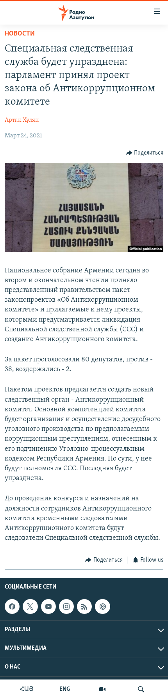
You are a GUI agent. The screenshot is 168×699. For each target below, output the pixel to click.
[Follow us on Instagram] (66, 606)
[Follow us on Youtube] (48, 606)
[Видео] (102, 689)
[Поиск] (141, 689)
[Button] (145, 153)
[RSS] (84, 606)
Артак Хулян (22, 120)
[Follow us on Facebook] (12, 606)
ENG (64, 689)
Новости (20, 33)
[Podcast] (102, 606)
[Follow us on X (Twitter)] (30, 606)
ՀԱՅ (27, 689)
